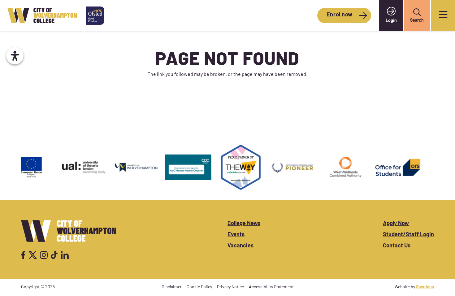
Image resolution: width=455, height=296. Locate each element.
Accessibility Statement (271, 287)
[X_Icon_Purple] (32, 255)
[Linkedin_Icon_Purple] (64, 255)
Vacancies (241, 246)
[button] (417, 12)
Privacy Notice (230, 287)
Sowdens (425, 287)
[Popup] (443, 16)
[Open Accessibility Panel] (15, 55)
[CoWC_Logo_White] (68, 231)
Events (236, 235)
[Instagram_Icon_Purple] (44, 255)
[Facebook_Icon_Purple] (23, 255)
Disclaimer (172, 287)
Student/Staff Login (408, 235)
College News (244, 224)
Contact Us (396, 246)
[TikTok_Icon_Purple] (54, 255)
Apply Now (396, 224)
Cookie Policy (199, 287)
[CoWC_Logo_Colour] (42, 16)
